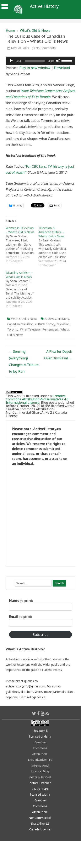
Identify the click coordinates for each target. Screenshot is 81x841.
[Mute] (58, 61)
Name (21, 600)
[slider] (67, 60)
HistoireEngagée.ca (32, 697)
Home (10, 30)
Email (20, 616)
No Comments (46, 48)
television (63, 324)
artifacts (63, 319)
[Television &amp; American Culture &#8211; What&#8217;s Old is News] (54, 246)
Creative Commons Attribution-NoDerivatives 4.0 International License (37, 399)
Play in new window (34, 67)
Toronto (12, 329)
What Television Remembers (39, 329)
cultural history (45, 324)
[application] (40, 61)
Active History (44, 6)
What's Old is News (35, 30)
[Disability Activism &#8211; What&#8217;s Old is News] (22, 289)
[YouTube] (42, 713)
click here (27, 692)
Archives (50, 319)
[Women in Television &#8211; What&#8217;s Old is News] (22, 244)
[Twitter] (34, 713)
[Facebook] (38, 713)
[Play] (11, 61)
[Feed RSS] (47, 713)
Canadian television (20, 324)
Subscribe (40, 634)
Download (62, 67)
